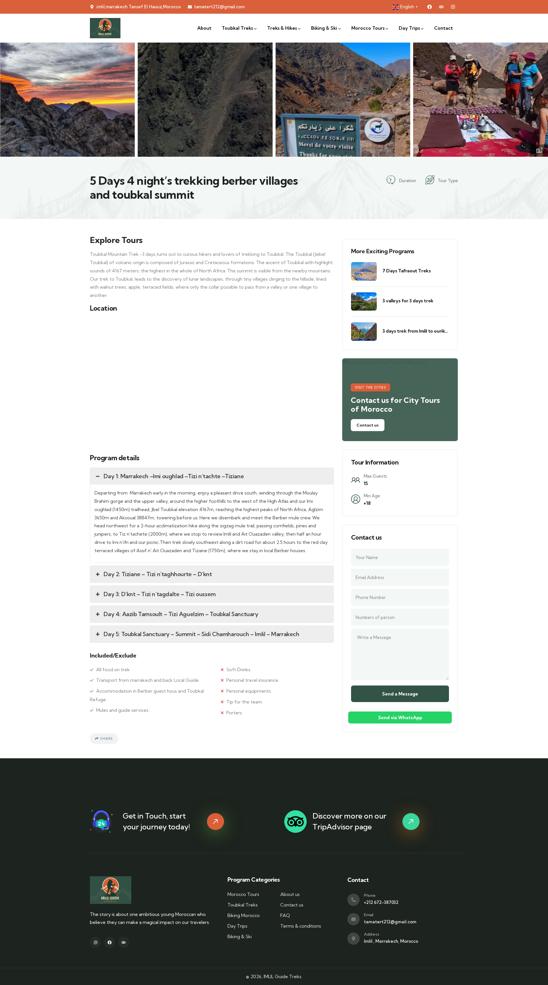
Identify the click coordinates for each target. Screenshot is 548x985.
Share (106, 738)
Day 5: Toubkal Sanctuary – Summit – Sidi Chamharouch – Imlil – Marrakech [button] (201, 634)
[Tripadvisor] (441, 7)
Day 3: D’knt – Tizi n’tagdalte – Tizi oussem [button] (159, 594)
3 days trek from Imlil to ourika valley (415, 331)
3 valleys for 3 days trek (408, 300)
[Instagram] (453, 7)
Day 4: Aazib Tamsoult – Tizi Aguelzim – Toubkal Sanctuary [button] (181, 614)
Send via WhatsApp (400, 717)
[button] (538, 98)
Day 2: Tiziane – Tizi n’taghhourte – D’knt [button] (158, 574)
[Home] (105, 28)
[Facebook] (429, 7)
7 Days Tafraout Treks (406, 271)
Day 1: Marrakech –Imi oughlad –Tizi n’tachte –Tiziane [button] (174, 476)
